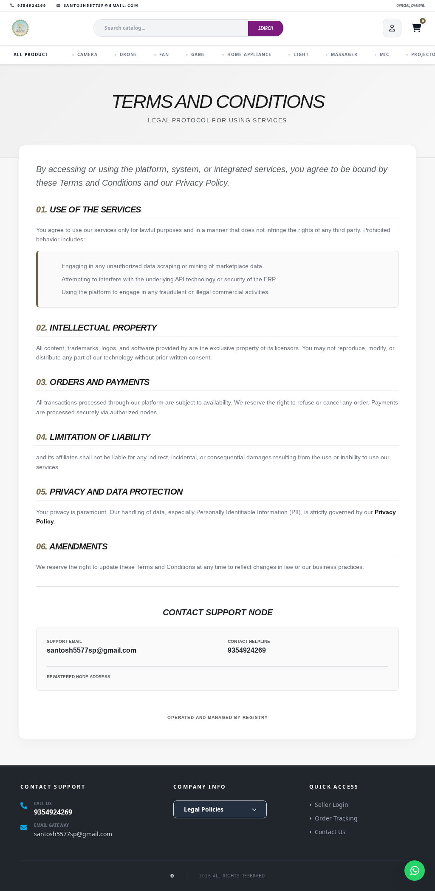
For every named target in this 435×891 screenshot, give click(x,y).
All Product (31, 54)
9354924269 (247, 650)
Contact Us (330, 832)
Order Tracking (336, 818)
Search (265, 28)
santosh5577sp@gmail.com (91, 650)
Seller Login (331, 804)
